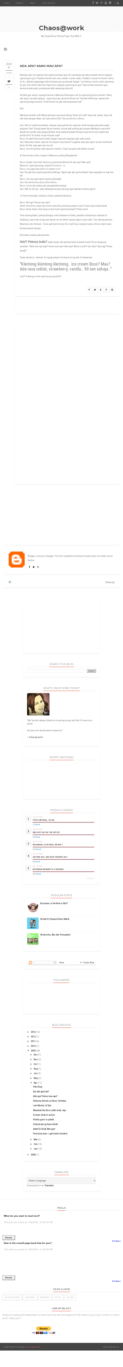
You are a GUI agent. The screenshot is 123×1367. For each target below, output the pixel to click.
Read (37, 824)
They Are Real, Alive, (44, 820)
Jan (36, 1148)
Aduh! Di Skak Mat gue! (44, 1129)
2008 (33, 1154)
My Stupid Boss (12, 1297)
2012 (33, 1036)
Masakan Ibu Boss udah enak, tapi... (50, 1110)
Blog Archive (48, 3)
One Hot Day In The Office (46, 832)
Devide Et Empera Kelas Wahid (54, 919)
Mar (36, 1139)
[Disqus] (67, 360)
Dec (36, 1054)
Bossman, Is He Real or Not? (48, 844)
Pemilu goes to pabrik (43, 1119)
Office (58, 1297)
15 (34, 874)
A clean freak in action (44, 1114)
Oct (36, 1064)
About (33, 3)
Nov (36, 1059)
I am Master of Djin (42, 1105)
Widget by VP (91, 878)
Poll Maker (116, 1241)
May (36, 1078)
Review (70, 1297)
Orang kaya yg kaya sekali (45, 1124)
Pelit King (37, 1086)
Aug (36, 1068)
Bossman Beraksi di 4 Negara (48, 869)
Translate (49, 1185)
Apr (36, 1082)
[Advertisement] (61, 518)
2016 (33, 1032)
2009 (33, 1050)
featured (29, 1297)
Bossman (44, 1297)
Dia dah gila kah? (41, 1091)
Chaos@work (61, 28)
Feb (36, 1144)
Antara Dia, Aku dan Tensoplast (50, 857)
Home (6, 3)
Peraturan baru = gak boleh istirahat (50, 1133)
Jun (36, 1073)
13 (34, 849)
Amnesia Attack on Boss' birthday (49, 1100)
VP (117, 1347)
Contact (19, 3)
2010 (33, 1046)
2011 (33, 1041)
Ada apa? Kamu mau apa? (45, 1096)
